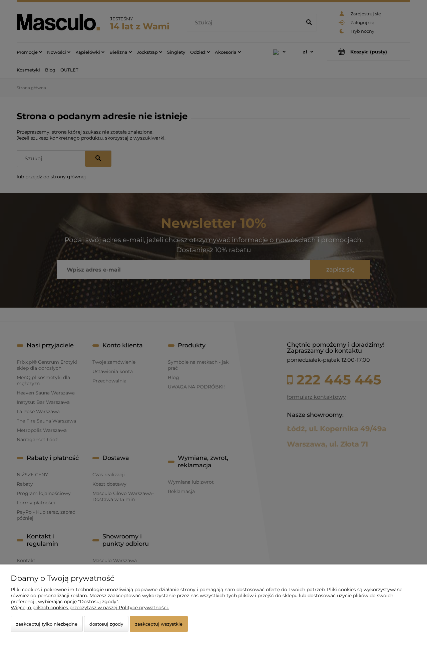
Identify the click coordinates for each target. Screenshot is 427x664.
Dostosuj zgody (106, 624)
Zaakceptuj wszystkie (158, 624)
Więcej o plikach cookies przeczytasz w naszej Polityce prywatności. (90, 608)
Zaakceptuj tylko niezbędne (46, 624)
